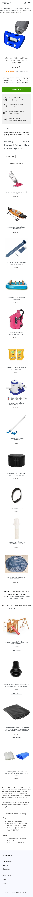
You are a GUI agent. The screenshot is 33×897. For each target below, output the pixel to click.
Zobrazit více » (25, 82)
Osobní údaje (7, 875)
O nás (4, 879)
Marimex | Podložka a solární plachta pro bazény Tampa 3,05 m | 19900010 (16, 773)
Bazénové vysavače (10, 10)
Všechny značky (7, 861)
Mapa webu (6, 869)
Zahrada (21, 8)
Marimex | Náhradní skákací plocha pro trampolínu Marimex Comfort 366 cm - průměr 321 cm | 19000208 (16, 729)
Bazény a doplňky (25, 596)
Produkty (6, 8)
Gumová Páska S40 (16, 508)
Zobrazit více (10, 156)
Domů (1, 8)
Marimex (22, 80)
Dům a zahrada (14, 8)
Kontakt (5, 883)
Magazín (5, 865)
